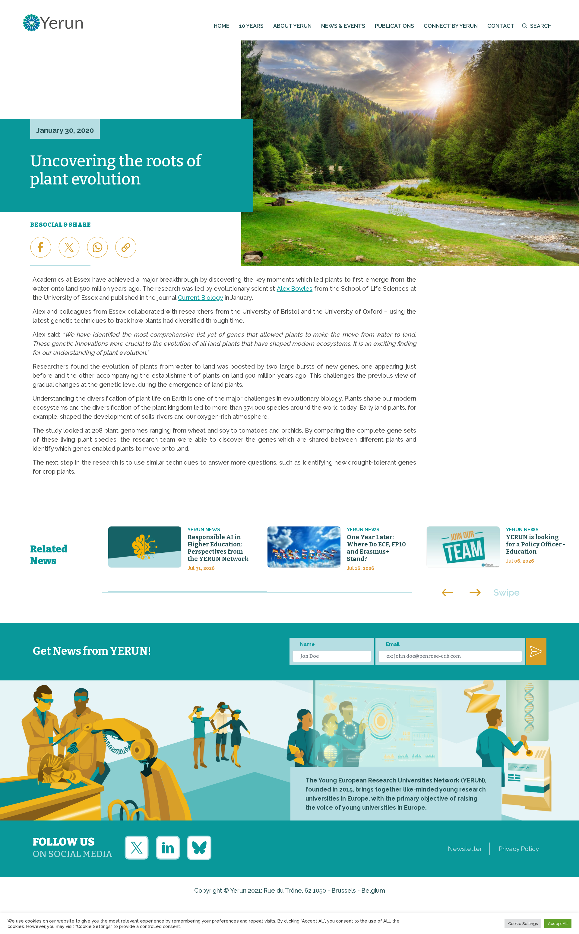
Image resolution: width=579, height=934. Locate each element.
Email (393, 644)
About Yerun (292, 26)
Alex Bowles (295, 288)
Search (541, 26)
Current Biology (200, 297)
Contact (500, 26)
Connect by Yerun (451, 26)
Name (307, 644)
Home (221, 26)
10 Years (251, 26)
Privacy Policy (518, 848)
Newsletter (465, 848)
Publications (394, 26)
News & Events (343, 26)
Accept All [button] (558, 923)
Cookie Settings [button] (523, 923)
